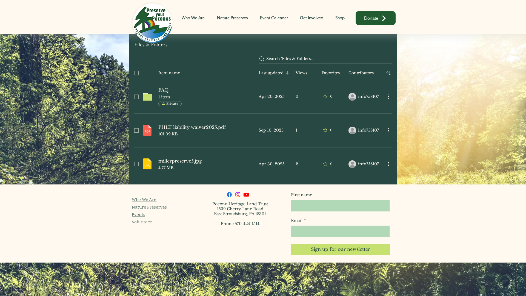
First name (301, 194)
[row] (263, 72)
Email (298, 220)
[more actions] (388, 96)
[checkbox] (136, 73)
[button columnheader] (388, 73)
